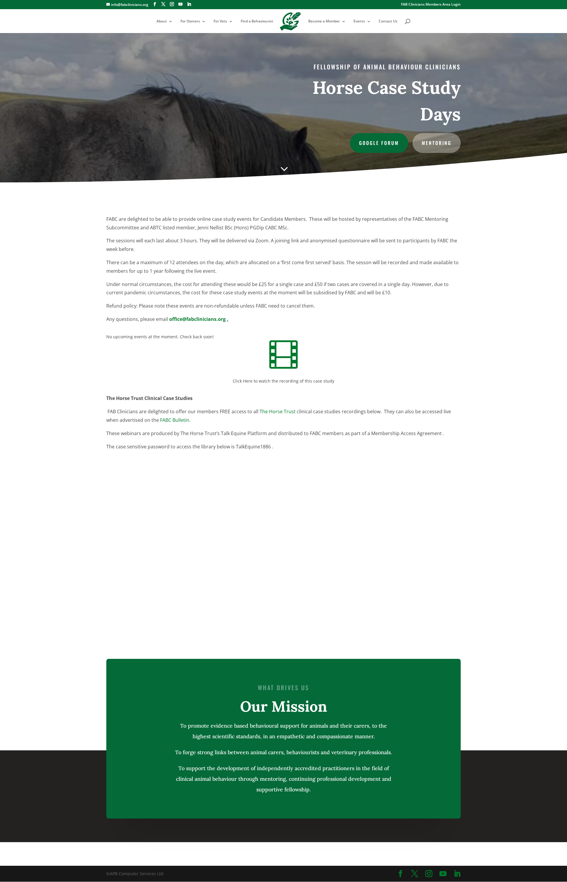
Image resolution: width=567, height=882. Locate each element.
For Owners (190, 21)
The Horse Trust (278, 411)
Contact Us (388, 21)
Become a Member (324, 21)
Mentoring (437, 142)
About (162, 21)
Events (359, 21)
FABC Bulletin (174, 420)
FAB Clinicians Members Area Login (431, 5)
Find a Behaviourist (257, 21)
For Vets (220, 21)
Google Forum (379, 142)
